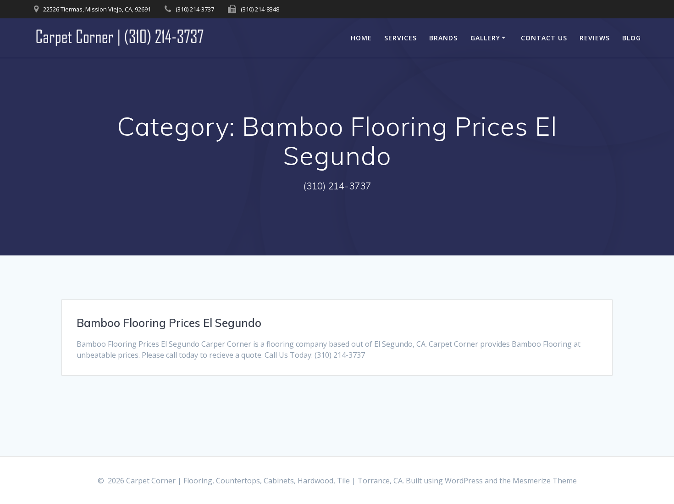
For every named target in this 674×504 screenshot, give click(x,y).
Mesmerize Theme (545, 481)
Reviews (595, 37)
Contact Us (544, 37)
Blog (631, 37)
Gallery (485, 37)
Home (361, 37)
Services (400, 37)
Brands (443, 37)
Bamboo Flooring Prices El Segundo (169, 323)
